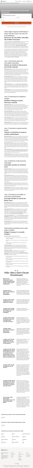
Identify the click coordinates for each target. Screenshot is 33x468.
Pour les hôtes (28, 454)
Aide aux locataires (20, 454)
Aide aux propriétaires (20, 456)
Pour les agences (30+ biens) (28, 456)
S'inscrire (28, 1)
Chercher (16, 22)
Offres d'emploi (13, 454)
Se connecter (24, 1)
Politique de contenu (11, 466)
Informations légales (20, 466)
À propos (12, 455)
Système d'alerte (26, 466)
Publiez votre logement (18, 1)
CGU (29, 465)
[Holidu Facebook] (18, 463)
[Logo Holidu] (5, 1)
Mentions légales (26, 465)
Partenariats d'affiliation (20, 459)
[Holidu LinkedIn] (16, 463)
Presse (19, 457)
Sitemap (16, 466)
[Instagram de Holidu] (15, 463)
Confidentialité (6, 466)
